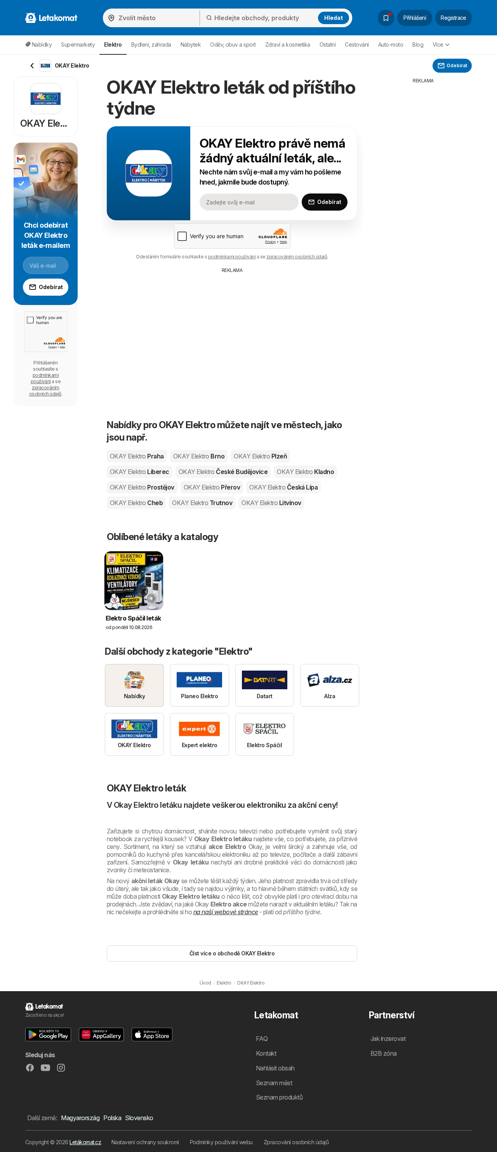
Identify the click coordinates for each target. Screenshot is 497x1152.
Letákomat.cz (85, 1142)
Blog (417, 44)
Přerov (212, 487)
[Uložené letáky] (386, 18)
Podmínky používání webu (221, 1142)
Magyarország (80, 1118)
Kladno (305, 472)
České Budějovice (223, 472)
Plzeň (260, 456)
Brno (198, 456)
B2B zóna (383, 1053)
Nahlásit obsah (275, 1068)
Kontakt (266, 1053)
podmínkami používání (232, 257)
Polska (112, 1118)
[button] (48, 1034)
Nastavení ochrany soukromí (145, 1142)
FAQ (262, 1038)
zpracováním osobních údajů (296, 257)
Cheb (136, 503)
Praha (137, 456)
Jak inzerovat (387, 1038)
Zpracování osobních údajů (296, 1142)
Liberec (139, 472)
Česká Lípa (283, 487)
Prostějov (142, 487)
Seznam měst (274, 1083)
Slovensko (139, 1118)
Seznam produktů (279, 1097)
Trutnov (202, 503)
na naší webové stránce (225, 912)
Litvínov (271, 503)
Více (438, 44)
